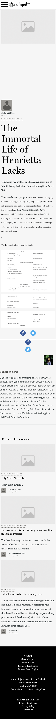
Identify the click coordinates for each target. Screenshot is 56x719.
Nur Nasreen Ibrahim (17, 553)
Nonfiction (21, 526)
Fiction (19, 474)
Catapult (15, 679)
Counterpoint (27, 679)
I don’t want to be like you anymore (22, 594)
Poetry (20, 119)
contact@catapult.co (35, 689)
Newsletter (28, 709)
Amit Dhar (13, 631)
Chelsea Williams (8, 113)
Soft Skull (40, 679)
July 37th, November (13, 478)
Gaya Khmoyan (15, 490)
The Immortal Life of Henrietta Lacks (17, 245)
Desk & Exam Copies (28, 669)
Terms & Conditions (28, 703)
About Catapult (28, 659)
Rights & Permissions (28, 666)
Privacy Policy (28, 706)
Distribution (28, 662)
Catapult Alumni (8, 119)
